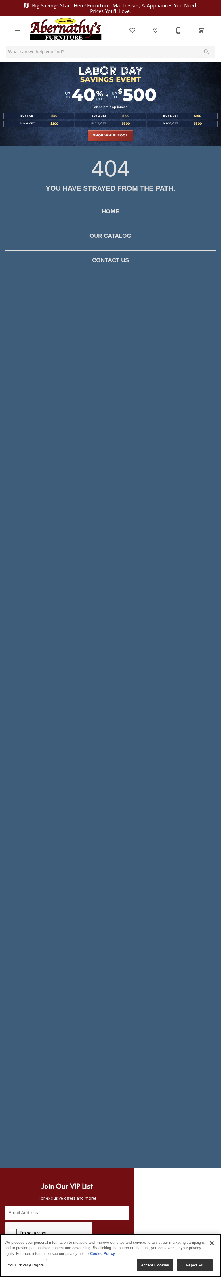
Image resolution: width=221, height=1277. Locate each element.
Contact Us (110, 260)
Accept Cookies (155, 1265)
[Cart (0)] (201, 30)
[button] (17, 30)
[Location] (155, 30)
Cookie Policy (102, 1253)
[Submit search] (206, 52)
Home (110, 211)
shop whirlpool (110, 135)
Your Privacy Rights (26, 1265)
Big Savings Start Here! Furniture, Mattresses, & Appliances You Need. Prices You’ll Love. (114, 8)
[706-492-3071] (178, 30)
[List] (132, 30)
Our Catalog (110, 236)
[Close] (211, 1243)
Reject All (194, 1265)
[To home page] (65, 30)
